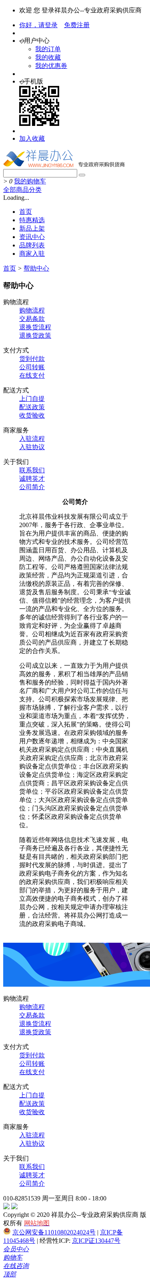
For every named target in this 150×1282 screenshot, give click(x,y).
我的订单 (48, 49)
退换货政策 (35, 335)
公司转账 (32, 367)
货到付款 (32, 358)
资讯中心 (32, 236)
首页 (25, 211)
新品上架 (32, 228)
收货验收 (32, 415)
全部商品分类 (22, 189)
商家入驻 (32, 253)
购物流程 (32, 310)
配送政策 (32, 407)
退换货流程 (35, 327)
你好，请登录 (38, 25)
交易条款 (32, 318)
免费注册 (77, 25)
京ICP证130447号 (96, 1240)
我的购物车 (30, 181)
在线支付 (32, 375)
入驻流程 (32, 438)
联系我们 (32, 470)
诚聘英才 (32, 478)
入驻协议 (32, 447)
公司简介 (32, 487)
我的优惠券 (51, 65)
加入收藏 (32, 138)
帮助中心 (36, 268)
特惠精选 (32, 220)
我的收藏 (48, 57)
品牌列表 (32, 245)
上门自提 (32, 398)
